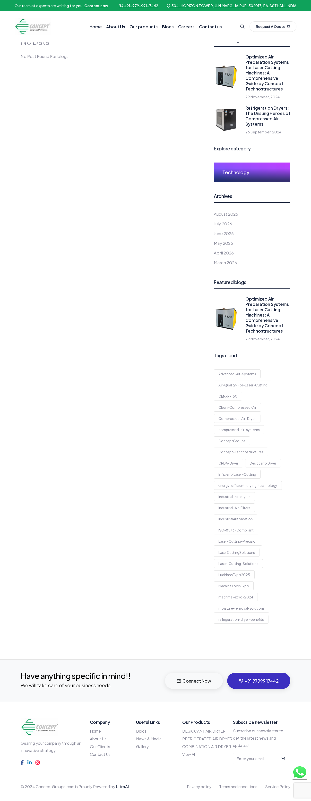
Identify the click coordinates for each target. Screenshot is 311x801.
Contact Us (100, 754)
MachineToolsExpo (233, 586)
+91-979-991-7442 (141, 5)
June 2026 (224, 233)
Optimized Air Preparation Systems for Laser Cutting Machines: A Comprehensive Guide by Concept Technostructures (267, 72)
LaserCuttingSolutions (236, 552)
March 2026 (225, 262)
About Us (115, 26)
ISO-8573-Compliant (236, 530)
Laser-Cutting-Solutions (238, 563)
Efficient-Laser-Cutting (237, 474)
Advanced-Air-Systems (237, 374)
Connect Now (196, 681)
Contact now (96, 5)
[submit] (282, 758)
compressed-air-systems (239, 429)
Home (95, 26)
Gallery (142, 746)
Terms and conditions (238, 786)
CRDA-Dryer (228, 463)
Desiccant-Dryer (263, 463)
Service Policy (277, 786)
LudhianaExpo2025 (234, 574)
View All (189, 754)
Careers (186, 26)
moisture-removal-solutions (241, 608)
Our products (144, 26)
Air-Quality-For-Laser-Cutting (243, 385)
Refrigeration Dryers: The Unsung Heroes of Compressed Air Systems (267, 116)
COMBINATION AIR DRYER (206, 746)
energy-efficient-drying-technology (247, 485)
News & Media (149, 738)
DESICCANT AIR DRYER (203, 731)
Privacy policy (199, 786)
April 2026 (224, 253)
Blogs (168, 26)
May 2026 (223, 243)
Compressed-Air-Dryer (237, 418)
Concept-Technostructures (240, 452)
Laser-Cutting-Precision (238, 541)
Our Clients (100, 746)
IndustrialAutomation (235, 519)
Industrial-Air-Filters (234, 508)
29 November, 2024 (262, 96)
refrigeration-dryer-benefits (241, 619)
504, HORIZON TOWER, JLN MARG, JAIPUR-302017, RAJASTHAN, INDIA (234, 5)
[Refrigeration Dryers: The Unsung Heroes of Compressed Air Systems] (226, 119)
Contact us (210, 26)
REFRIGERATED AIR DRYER (207, 738)
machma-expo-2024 (235, 597)
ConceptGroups (231, 441)
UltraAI (122, 786)
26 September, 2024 (263, 132)
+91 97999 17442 (262, 681)
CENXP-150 (227, 396)
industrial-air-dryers (234, 496)
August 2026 (226, 214)
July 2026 (223, 223)
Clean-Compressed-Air (237, 407)
